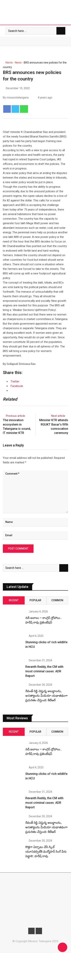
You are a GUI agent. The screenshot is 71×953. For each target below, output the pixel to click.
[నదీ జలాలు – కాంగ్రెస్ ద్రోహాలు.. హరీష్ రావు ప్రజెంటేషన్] (13, 620)
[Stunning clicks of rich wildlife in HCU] (13, 644)
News (18, 62)
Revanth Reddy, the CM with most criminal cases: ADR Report (44, 671)
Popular (35, 600)
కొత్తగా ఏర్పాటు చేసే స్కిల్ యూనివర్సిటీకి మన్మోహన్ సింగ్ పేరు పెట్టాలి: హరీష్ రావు (46, 851)
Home (9, 62)
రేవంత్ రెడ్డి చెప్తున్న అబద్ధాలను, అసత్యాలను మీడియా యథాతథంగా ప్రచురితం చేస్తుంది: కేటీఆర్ (46, 695)
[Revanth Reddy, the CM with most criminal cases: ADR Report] (13, 669)
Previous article (15, 416)
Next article (58, 416)
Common (57, 600)
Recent (14, 600)
